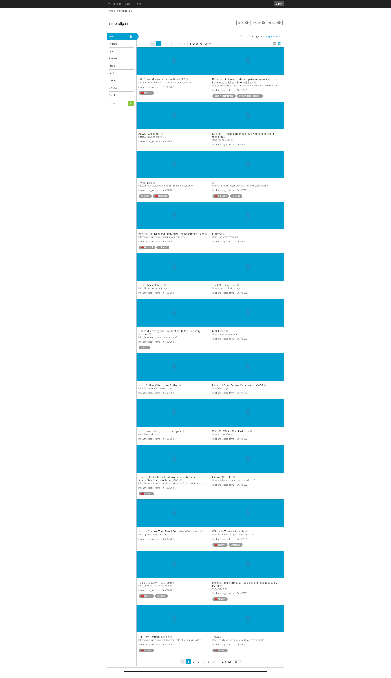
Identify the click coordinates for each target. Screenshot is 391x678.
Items (112, 36)
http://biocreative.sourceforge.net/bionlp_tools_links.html (165, 82)
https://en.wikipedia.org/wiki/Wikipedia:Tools (233, 534)
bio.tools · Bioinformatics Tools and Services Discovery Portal (244, 584)
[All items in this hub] (132, 36)
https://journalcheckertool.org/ (153, 534)
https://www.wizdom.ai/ (149, 434)
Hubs (138, 4)
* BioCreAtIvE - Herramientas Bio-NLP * (161, 79)
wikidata (161, 596)
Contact (113, 88)
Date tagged (255, 36)
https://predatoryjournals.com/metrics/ (157, 337)
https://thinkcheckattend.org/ (226, 288)
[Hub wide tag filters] (132, 65)
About (128, 4)
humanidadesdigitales (250, 96)
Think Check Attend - (224, 285)
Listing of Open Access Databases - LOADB (237, 385)
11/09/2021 (169, 87)
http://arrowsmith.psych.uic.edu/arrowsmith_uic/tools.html (241, 185)
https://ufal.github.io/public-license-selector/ (233, 480)
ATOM (259, 23)
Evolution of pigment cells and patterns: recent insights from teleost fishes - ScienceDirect (244, 81)
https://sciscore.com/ (223, 140)
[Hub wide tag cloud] (132, 51)
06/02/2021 (169, 141)
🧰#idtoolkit (161, 196)
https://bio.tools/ (220, 589)
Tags (111, 51)
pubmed (145, 196)
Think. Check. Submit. (150, 285)
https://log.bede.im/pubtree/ (225, 237)
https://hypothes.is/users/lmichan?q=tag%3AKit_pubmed (166, 185)
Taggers (113, 44)
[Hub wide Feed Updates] (132, 80)
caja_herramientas (224, 96)
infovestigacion (124, 11)
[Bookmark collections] (132, 43)
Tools (215, 636)
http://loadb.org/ (220, 388)
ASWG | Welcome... (149, 133)
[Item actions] (187, 79)
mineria (236, 196)
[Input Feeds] (132, 73)
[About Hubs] (132, 95)
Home (110, 11)
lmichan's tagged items (149, 87)
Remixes (113, 58)
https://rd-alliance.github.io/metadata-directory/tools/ (238, 640)
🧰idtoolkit (146, 93)
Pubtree (217, 233)
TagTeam (116, 3)
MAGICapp (218, 331)
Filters (112, 66)
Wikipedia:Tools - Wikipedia (228, 531)
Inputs (112, 73)
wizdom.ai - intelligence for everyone (160, 431)
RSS (243, 23)
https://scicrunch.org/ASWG (152, 137)
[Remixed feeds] (132, 58)
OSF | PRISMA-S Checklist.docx (230, 431)
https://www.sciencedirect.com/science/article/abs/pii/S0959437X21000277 (249, 85)
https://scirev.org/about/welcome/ (155, 388)
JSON (275, 23)
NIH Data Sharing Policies (153, 636)
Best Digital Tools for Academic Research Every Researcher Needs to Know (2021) (166, 479)
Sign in (279, 4)
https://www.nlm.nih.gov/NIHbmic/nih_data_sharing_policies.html (169, 640)
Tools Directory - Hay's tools (155, 582)
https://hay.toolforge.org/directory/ (155, 585)
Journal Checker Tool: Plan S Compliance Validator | (168, 531)
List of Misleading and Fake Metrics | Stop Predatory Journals (169, 332)
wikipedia (235, 545)
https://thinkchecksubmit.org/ (152, 288)
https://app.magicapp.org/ (225, 334)
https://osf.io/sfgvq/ (222, 434)
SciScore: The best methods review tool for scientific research (243, 135)
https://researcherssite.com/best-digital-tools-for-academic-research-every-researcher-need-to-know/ (187, 483)
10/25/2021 (243, 90)
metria (144, 347)
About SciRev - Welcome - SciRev (158, 385)
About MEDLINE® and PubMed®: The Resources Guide (171, 233)
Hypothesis (145, 182)
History (112, 80)
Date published (272, 36)
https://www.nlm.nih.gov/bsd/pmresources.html (161, 237)
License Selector (222, 477)
